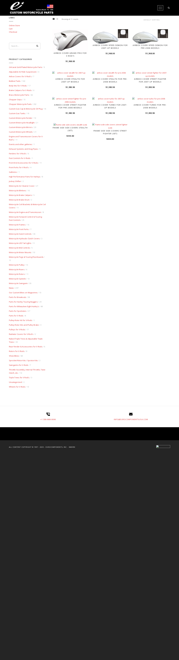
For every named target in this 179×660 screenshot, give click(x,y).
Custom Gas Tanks (17, 113)
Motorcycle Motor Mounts (20, 252)
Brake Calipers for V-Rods (20, 90)
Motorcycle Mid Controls (19, 248)
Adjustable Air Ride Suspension (23, 72)
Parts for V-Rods (16, 315)
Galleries (13, 172)
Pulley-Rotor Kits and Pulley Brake (24, 325)
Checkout (13, 32)
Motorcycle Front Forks (19, 229)
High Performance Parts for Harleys (24, 176)
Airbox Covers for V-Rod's (20, 76)
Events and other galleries (20, 144)
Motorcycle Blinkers (17, 190)
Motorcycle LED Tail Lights (20, 243)
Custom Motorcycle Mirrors (21, 127)
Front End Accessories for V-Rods (23, 163)
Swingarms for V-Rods (18, 365)
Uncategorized (15, 382)
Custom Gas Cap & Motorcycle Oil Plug (25, 109)
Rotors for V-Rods (16, 351)
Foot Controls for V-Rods (19, 158)
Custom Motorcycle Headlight (22, 122)
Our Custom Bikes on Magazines (23, 292)
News (11, 288)
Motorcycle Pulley (16, 265)
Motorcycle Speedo (17, 278)
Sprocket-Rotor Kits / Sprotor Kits (23, 360)
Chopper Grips (15, 99)
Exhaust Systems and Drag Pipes (23, 149)
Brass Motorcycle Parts (19, 95)
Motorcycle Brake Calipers (20, 195)
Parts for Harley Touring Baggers (23, 302)
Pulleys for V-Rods (17, 329)
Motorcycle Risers (16, 269)
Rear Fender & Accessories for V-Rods (25, 346)
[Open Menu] (160, 7)
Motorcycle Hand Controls (20, 234)
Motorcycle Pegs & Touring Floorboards (26, 257)
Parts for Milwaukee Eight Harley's (24, 306)
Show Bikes (14, 356)
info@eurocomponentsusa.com (131, 419)
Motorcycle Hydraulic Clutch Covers (24, 238)
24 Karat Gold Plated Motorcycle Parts (25, 67)
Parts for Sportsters (17, 311)
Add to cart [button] (72, 46)
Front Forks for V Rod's (19, 167)
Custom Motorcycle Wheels (21, 132)
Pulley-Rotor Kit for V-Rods (20, 320)
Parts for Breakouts (17, 297)
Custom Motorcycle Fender (20, 118)
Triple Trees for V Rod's (19, 377)
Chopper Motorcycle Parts (20, 104)
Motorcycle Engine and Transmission (25, 212)
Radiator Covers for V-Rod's (21, 334)
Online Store (14, 25)
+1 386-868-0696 (48, 419)
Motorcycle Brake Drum (19, 199)
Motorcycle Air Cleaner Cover (21, 186)
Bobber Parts (15, 81)
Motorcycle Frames (17, 224)
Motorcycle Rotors (17, 274)
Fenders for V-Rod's (17, 153)
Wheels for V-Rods (17, 387)
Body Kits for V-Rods (18, 85)
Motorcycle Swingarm (18, 283)
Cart (11, 28)
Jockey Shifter (15, 181)
